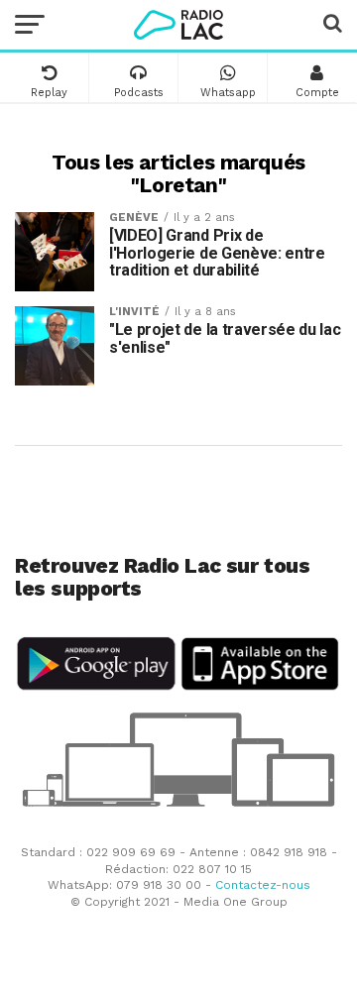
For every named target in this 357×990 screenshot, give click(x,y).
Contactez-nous (262, 885)
